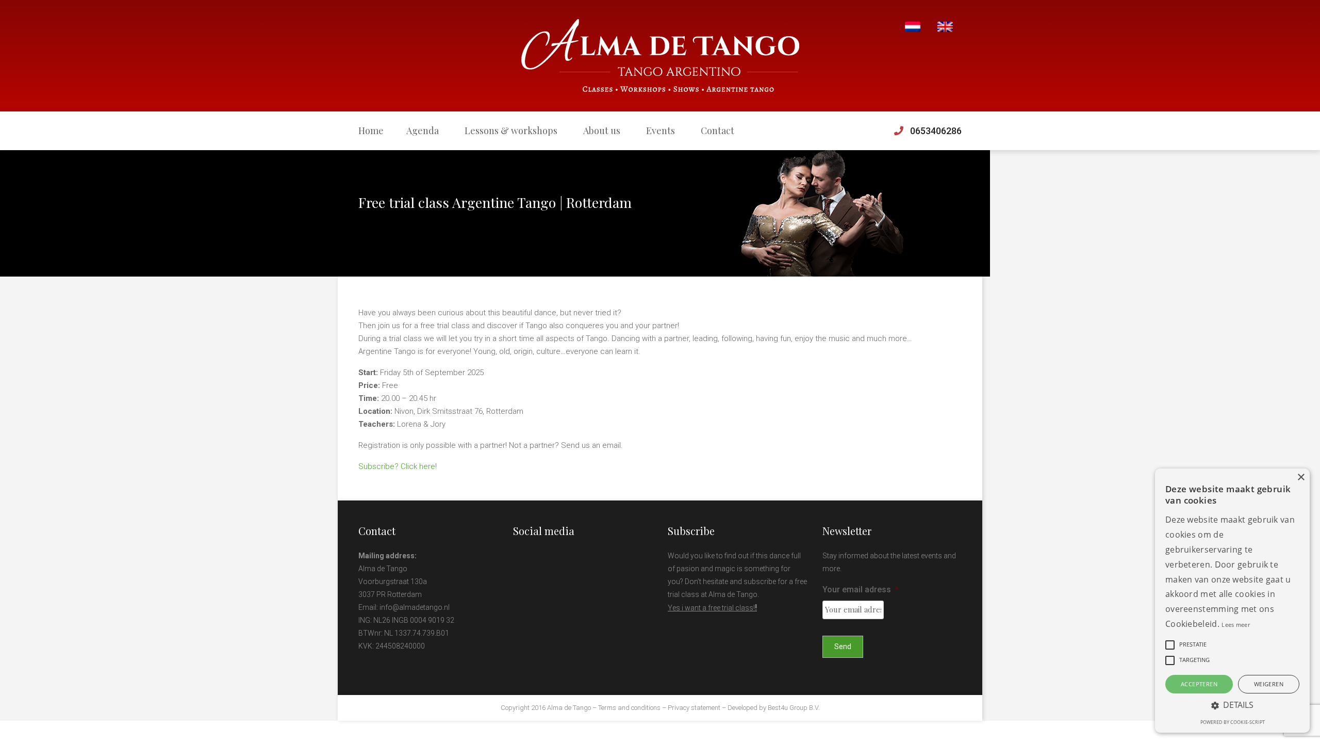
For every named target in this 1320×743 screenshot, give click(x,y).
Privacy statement (694, 708)
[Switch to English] (945, 27)
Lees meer (1236, 624)
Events (660, 130)
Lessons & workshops (511, 130)
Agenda (422, 130)
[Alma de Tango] (660, 55)
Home (371, 130)
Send (842, 646)
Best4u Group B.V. (794, 708)
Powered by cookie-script (1232, 722)
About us (601, 130)
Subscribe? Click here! (397, 466)
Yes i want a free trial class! (711, 608)
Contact (717, 130)
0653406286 (936, 130)
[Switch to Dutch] (913, 27)
